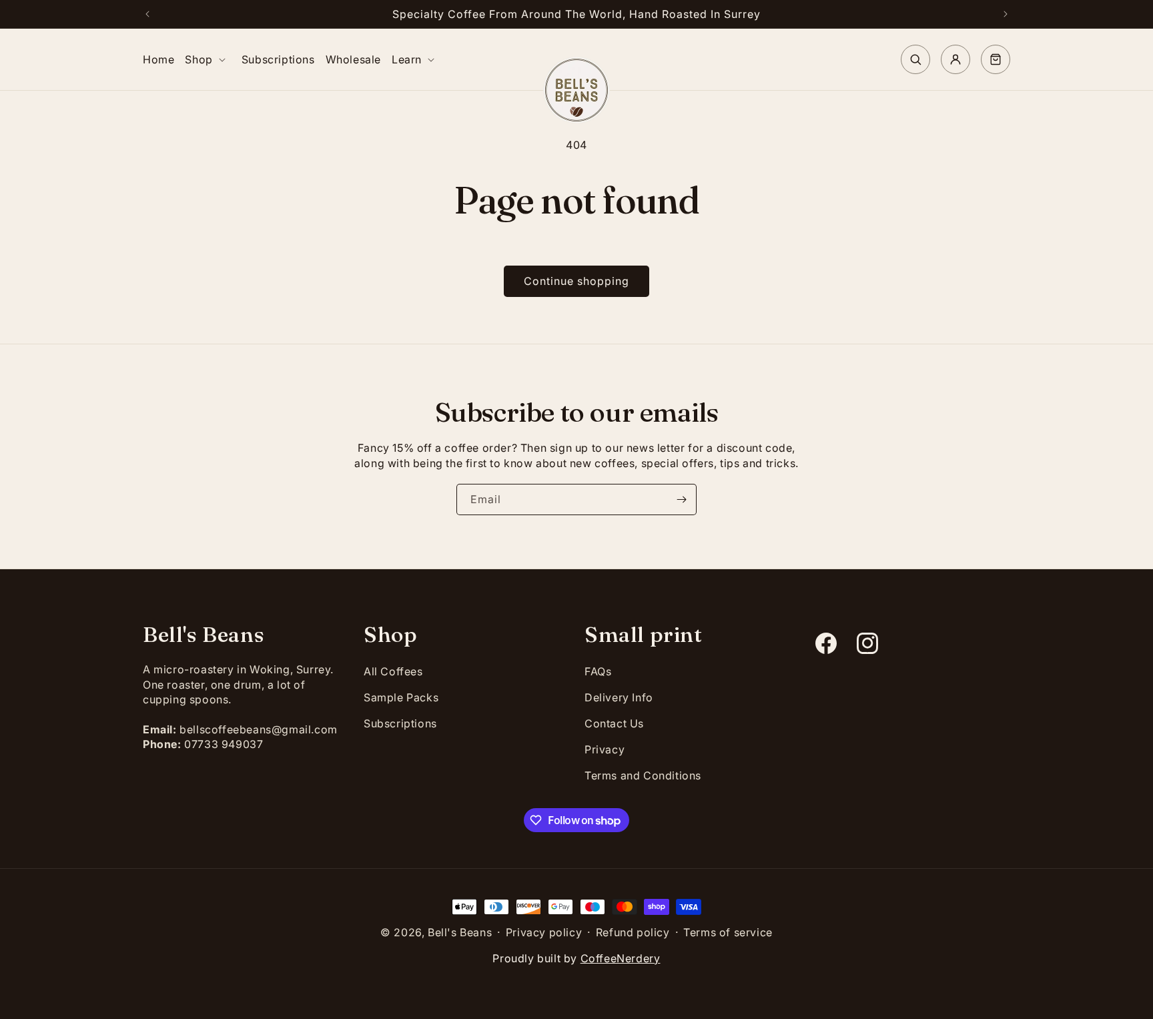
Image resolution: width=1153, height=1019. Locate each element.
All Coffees (393, 671)
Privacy (605, 749)
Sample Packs (401, 697)
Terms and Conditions (643, 775)
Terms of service (728, 932)
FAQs (598, 671)
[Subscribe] (681, 499)
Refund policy (633, 932)
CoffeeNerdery (621, 958)
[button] (207, 59)
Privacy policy (544, 932)
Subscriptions (400, 723)
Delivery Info (619, 697)
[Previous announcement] (147, 14)
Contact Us (614, 723)
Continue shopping (576, 281)
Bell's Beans (460, 932)
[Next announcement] (1005, 14)
